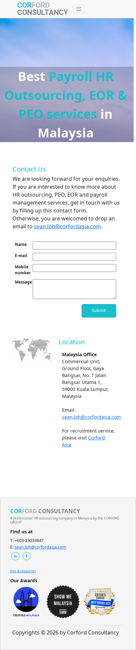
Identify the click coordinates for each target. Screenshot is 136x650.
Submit (99, 310)
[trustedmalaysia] (26, 601)
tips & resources (23, 571)
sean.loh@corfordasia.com (67, 226)
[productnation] (100, 601)
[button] (15, 556)
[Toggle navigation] (79, 9)
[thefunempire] (63, 601)
